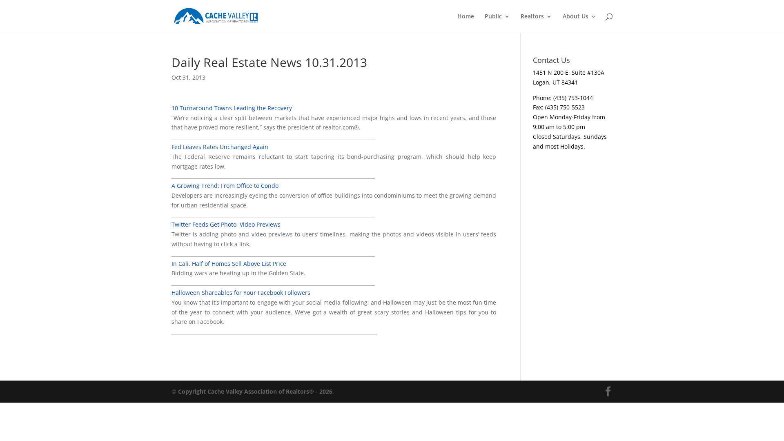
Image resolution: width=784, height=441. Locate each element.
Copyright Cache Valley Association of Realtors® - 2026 (255, 391)
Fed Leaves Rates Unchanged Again (220, 147)
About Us (575, 16)
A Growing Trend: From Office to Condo (225, 185)
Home (465, 16)
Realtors (532, 16)
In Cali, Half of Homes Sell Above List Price (229, 263)
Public (493, 16)
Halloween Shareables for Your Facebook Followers (241, 292)
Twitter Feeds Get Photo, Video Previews (226, 224)
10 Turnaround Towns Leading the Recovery (232, 108)
